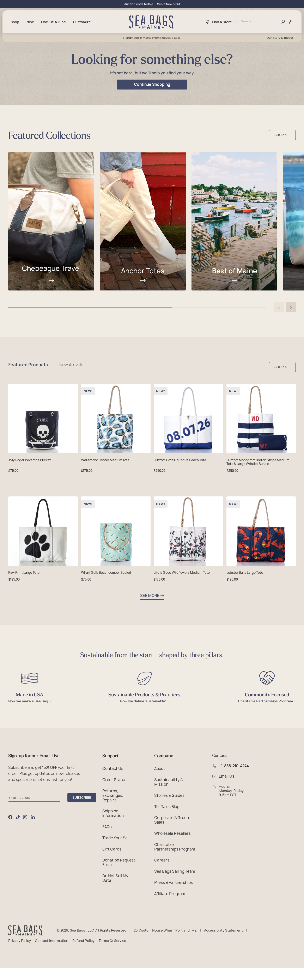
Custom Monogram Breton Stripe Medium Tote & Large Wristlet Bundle (257, 462)
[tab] (28, 367)
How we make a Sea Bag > (29, 701)
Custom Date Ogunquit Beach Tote (180, 460)
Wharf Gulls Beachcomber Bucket (106, 573)
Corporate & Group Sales (171, 820)
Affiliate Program (169, 893)
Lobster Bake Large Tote (244, 573)
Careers (161, 860)
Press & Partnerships (173, 882)
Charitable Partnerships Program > (267, 701)
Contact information (51, 941)
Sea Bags (77, 930)
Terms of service (112, 941)
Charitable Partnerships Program (174, 847)
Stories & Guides (169, 795)
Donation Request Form (118, 862)
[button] (291, 21)
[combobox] (259, 21)
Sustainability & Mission (168, 782)
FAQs (107, 826)
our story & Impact (280, 37)
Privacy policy (19, 941)
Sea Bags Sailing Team (174, 871)
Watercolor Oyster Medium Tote (105, 460)
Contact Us (112, 768)
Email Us (226, 776)
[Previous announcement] (94, 4)
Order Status (114, 779)
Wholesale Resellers (172, 833)
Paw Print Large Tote (23, 573)
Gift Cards (111, 849)
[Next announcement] (210, 4)
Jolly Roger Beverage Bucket (29, 460)
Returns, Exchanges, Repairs (112, 795)
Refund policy (83, 941)
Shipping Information (113, 813)
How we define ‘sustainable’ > (144, 701)
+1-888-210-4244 (234, 766)
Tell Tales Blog (166, 806)
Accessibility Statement (223, 930)
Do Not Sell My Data (115, 878)
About (159, 768)
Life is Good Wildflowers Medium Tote (182, 573)
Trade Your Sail (115, 837)
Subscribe (81, 797)
